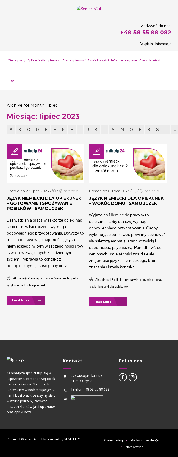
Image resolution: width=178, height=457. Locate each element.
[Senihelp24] (89, 8)
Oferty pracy (16, 60)
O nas (143, 60)
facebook (123, 377)
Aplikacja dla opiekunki (43, 60)
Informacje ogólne (124, 60)
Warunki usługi (113, 440)
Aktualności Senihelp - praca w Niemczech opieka (46, 278)
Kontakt (155, 60)
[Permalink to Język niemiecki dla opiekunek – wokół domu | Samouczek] (128, 181)
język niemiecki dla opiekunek (26, 285)
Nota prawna (134, 447)
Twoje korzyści (98, 60)
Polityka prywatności (145, 440)
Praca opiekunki (74, 60)
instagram (133, 377)
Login (12, 80)
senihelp (71, 191)
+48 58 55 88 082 (145, 32)
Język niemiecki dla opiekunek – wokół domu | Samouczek (126, 201)
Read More (20, 300)
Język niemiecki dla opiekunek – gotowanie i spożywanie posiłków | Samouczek (44, 203)
